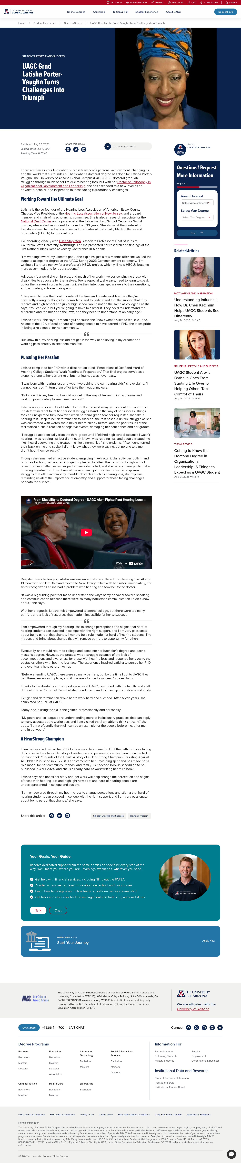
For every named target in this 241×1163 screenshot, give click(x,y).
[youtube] (220, 1027)
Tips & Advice (183, 444)
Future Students (164, 1051)
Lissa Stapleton (70, 241)
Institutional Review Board (170, 1087)
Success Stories (73, 23)
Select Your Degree (195, 211)
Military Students (164, 1060)
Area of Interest (192, 196)
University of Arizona (193, 1008)
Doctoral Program (139, 815)
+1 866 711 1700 (211, 3)
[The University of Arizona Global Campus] (19, 12)
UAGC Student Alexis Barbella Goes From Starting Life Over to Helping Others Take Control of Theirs (192, 383)
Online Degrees (76, 12)
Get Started (29, 1027)
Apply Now (177, 3)
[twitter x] (196, 1027)
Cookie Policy (106, 1114)
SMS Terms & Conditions (62, 1114)
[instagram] (204, 1027)
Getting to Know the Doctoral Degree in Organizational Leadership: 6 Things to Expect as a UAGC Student (197, 461)
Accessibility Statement (198, 1114)
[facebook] (188, 1027)
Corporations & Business (205, 1060)
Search (233, 3)
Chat (194, 3)
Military (115, 3)
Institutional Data (164, 1082)
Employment (198, 1056)
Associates (55, 1074)
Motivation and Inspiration (193, 293)
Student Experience (146, 12)
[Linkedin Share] (83, 149)
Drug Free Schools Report (168, 1114)
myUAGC (159, 3)
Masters (22, 1063)
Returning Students (166, 1056)
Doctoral (23, 1068)
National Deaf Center (36, 221)
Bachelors (24, 1057)
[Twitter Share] (76, 149)
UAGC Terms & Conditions (31, 1114)
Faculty (195, 1051)
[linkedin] (212, 1027)
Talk (38, 910)
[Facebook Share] (68, 149)
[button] (231, 1154)
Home (21, 23)
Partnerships (137, 3)
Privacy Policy (87, 1114)
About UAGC (173, 12)
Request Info (225, 12)
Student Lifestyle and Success (108, 815)
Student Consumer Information (172, 1078)
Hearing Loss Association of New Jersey (93, 213)
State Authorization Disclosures (134, 1114)
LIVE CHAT (76, 1028)
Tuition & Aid (120, 12)
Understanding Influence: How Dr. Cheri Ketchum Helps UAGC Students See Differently (196, 308)
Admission (99, 12)
